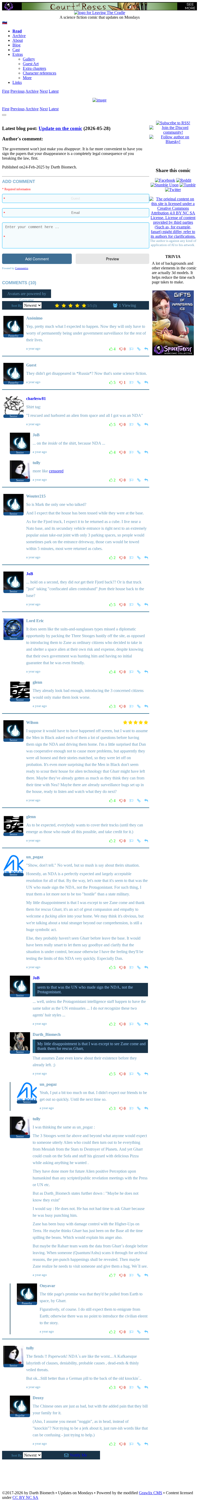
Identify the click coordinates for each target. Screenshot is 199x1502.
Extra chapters (34, 68)
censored (56, 471)
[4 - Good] (77, 306)
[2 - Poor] (63, 306)
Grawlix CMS (150, 1493)
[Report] (131, 349)
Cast (16, 49)
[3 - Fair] (70, 306)
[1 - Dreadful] (57, 306)
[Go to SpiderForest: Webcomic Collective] (173, 350)
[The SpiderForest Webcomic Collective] (8, 6)
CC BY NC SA (25, 1497)
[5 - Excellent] (84, 306)
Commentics (21, 268)
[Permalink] (138, 349)
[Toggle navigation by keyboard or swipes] (4, 115)
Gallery (29, 59)
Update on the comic (60, 128)
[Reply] (146, 349)
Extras (17, 54)
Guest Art (31, 64)
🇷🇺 (4, 22)
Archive (19, 35)
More (27, 78)
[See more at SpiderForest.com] (190, 6)
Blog (16, 45)
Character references (39, 73)
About (17, 40)
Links (17, 82)
